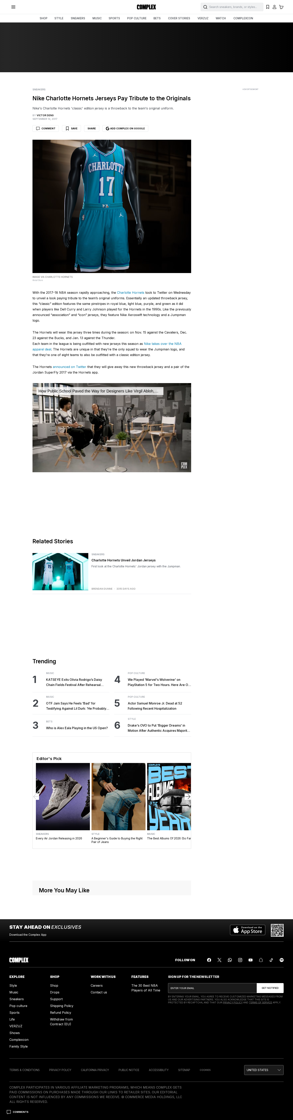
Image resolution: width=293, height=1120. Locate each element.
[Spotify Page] (282, 960)
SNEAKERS (78, 18)
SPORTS (114, 18)
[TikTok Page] (271, 960)
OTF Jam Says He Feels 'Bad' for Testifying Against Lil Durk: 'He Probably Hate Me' (76, 706)
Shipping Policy (61, 1006)
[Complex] (146, 7)
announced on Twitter (69, 367)
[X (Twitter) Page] (219, 960)
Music (50, 673)
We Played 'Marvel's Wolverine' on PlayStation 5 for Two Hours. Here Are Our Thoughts (159, 682)
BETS (157, 18)
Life (12, 1019)
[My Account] (274, 7)
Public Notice (129, 1070)
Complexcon (19, 1040)
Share (92, 128)
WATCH (221, 18)
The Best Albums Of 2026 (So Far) (169, 838)
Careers (97, 985)
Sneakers (38, 89)
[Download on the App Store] (247, 930)
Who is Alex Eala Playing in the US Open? (77, 728)
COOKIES (205, 1069)
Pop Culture (136, 673)
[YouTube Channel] (251, 960)
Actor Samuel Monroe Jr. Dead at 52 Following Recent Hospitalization (155, 705)
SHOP (43, 18)
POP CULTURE (136, 18)
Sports (14, 1013)
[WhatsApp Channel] (230, 960)
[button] (264, 1070)
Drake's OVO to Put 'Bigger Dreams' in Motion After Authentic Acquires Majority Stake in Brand (158, 728)
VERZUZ (203, 18)
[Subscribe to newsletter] (270, 988)
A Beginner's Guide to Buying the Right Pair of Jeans (117, 840)
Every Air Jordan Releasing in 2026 (59, 838)
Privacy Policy (233, 1002)
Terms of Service (260, 1002)
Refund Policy (60, 1013)
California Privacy (95, 1070)
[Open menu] (13, 7)
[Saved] (267, 7)
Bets (49, 721)
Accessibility (159, 1070)
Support (56, 999)
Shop (54, 985)
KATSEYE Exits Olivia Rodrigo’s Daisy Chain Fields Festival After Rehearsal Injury (74, 682)
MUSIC (97, 18)
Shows (14, 1033)
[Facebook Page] (209, 960)
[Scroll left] (36, 796)
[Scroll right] (188, 796)
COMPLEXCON (243, 18)
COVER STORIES (179, 18)
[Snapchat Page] (261, 960)
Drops (54, 992)
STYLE (58, 18)
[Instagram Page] (240, 960)
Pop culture (18, 1006)
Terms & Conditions (24, 1070)
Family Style (18, 1046)
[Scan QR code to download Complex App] (277, 930)
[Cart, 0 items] (281, 7)
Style (132, 719)
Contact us (99, 992)
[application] (111, 427)
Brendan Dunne (101, 588)
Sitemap (184, 1070)
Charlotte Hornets (130, 293)
